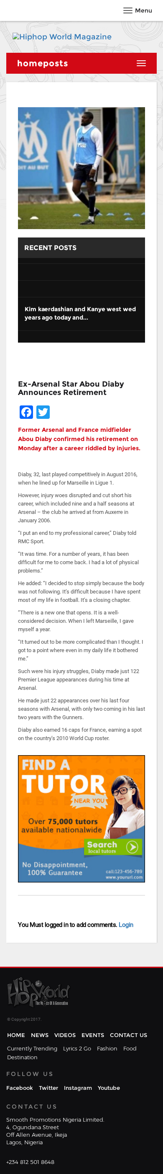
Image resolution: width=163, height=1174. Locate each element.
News (39, 1035)
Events (93, 1035)
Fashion (107, 1048)
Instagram (78, 1087)
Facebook (19, 1087)
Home (16, 1035)
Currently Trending (32, 1048)
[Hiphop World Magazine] (62, 37)
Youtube (109, 1087)
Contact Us (128, 1035)
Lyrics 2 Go (77, 1048)
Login (125, 925)
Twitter (48, 1087)
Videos (65, 1035)
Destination (22, 1057)
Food (130, 1048)
